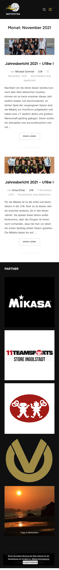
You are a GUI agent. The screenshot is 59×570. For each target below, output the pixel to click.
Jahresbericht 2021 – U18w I (29, 63)
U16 (31, 190)
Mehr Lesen (31, 136)
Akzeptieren (30, 562)
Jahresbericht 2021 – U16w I (29, 182)
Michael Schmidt (24, 71)
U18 (40, 71)
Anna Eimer (18, 190)
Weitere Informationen (40, 559)
